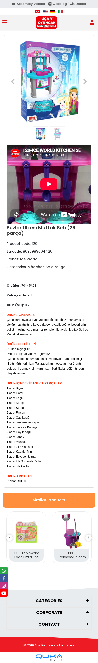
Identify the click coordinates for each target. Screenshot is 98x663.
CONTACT (49, 624)
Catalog (60, 3)
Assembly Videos (31, 3)
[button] (13, 81)
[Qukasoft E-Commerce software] (49, 657)
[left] (9, 537)
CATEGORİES (49, 601)
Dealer (81, 3)
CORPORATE (49, 612)
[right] (88, 537)
